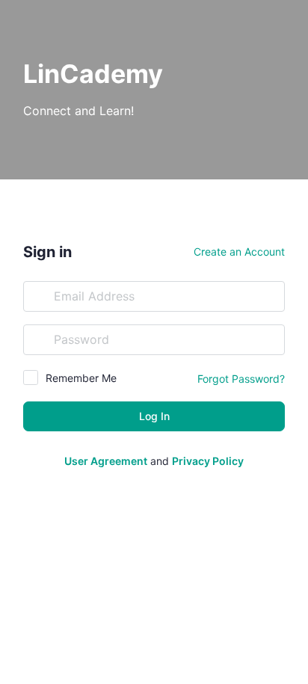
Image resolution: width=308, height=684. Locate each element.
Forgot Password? (241, 378)
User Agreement (105, 461)
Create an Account (239, 251)
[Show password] (270, 339)
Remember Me (81, 378)
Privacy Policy (208, 461)
